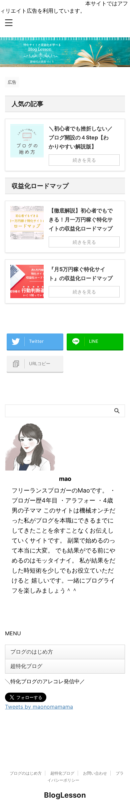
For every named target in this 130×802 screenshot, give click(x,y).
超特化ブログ (26, 666)
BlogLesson (65, 795)
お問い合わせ (95, 773)
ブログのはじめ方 (31, 651)
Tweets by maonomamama (39, 706)
